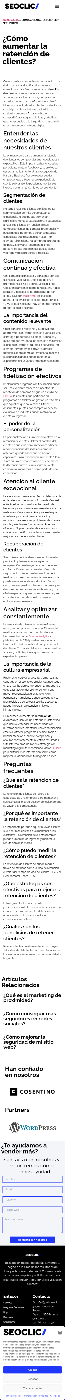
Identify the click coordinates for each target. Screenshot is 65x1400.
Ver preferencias (32, 1388)
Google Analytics (39, 636)
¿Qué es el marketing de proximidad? (32, 997)
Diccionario (8, 1317)
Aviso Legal (55, 1395)
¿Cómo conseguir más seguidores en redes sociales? (29, 1019)
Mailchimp (29, 295)
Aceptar (32, 1369)
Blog (5, 1312)
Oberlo (7, 396)
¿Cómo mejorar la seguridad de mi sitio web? (28, 1042)
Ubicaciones (9, 1321)
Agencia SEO (10, 20)
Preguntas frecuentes (13, 1307)
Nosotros (7, 1302)
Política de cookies (13, 1395)
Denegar (33, 1378)
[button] (60, 1332)
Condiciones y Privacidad (36, 1395)
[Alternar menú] (57, 6)
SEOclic (56, 748)
